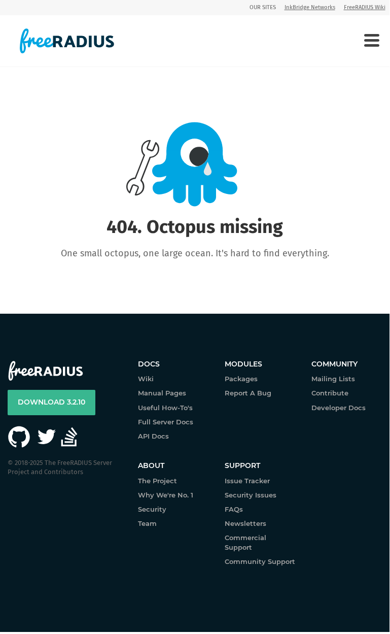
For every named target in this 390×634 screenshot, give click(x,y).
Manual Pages (162, 393)
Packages (241, 379)
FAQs (234, 509)
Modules (243, 364)
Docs (149, 364)
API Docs (153, 436)
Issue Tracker (247, 481)
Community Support (260, 561)
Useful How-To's (165, 408)
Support (242, 465)
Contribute (329, 393)
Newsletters (245, 523)
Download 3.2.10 (51, 402)
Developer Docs (338, 408)
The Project (157, 481)
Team (147, 523)
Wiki (146, 379)
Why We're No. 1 (165, 495)
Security (152, 509)
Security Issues (250, 495)
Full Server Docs (165, 422)
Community (334, 364)
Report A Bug (248, 393)
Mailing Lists (333, 379)
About (151, 465)
